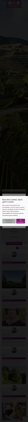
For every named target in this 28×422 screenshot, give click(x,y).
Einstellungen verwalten (9, 221)
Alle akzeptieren (20, 221)
